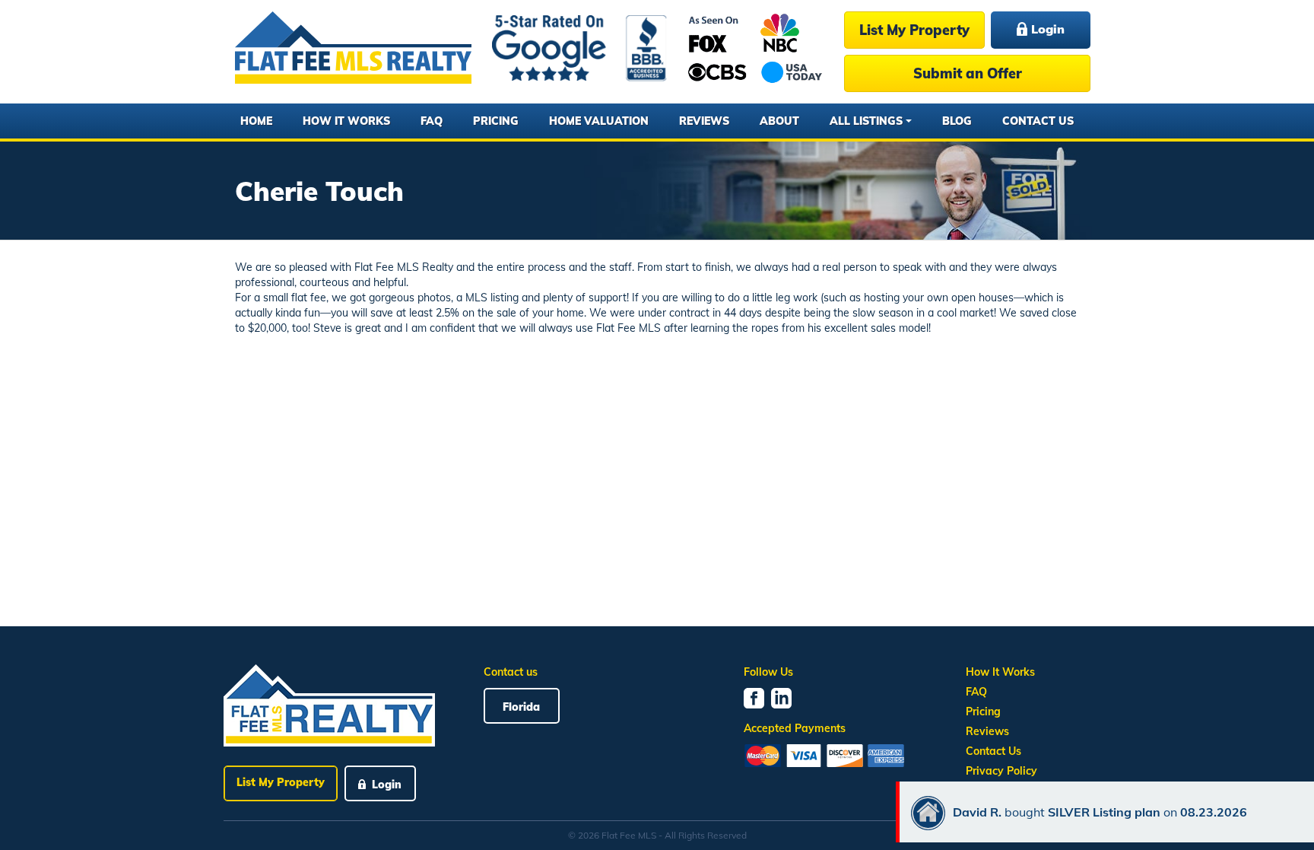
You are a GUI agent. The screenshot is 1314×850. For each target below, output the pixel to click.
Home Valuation (599, 121)
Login (1046, 29)
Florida (521, 707)
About (779, 121)
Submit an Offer (967, 73)
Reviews (704, 121)
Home (256, 121)
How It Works (346, 121)
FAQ (432, 121)
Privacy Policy (1001, 771)
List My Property (914, 30)
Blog (957, 121)
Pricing (496, 121)
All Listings (866, 121)
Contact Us (1038, 121)
